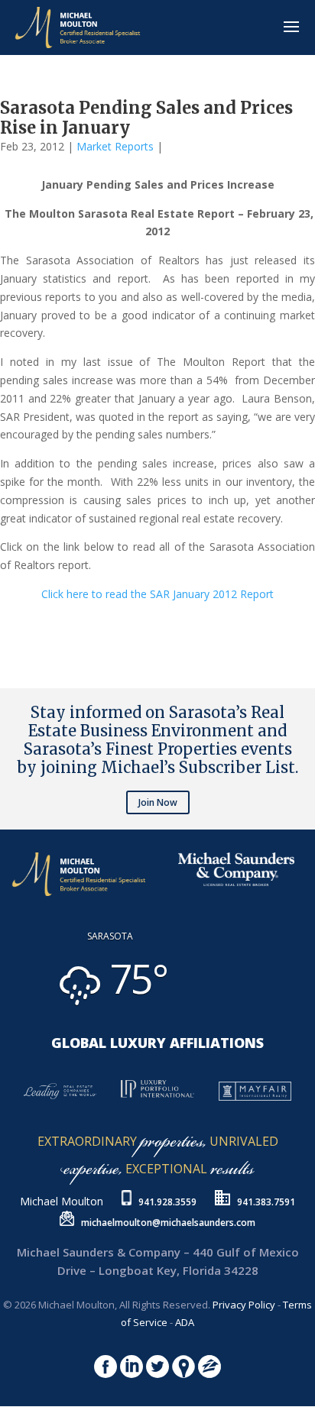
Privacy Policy (244, 1305)
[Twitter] (9, 625)
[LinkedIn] (15, 625)
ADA (184, 1322)
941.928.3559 (167, 1201)
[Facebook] (3, 625)
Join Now (157, 802)
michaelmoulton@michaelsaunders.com (168, 1222)
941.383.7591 (266, 1201)
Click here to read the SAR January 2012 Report (157, 594)
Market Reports (115, 146)
